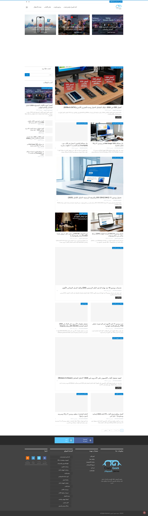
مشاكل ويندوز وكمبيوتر (118, 123)
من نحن (93, 467)
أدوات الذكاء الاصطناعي (63, 476)
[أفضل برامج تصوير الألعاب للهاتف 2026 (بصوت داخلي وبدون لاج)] (74, 24)
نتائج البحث (92, 470)
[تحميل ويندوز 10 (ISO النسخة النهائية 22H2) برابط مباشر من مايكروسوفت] (107, 222)
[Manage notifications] (144, 512)
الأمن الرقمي (66, 502)
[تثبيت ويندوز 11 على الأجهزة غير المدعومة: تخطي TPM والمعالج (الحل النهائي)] (107, 312)
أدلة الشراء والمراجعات (70, 7)
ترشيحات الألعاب (119, 394)
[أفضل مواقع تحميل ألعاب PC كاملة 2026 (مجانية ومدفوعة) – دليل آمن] (107, 402)
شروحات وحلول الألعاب (63, 492)
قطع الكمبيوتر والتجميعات (117, 67)
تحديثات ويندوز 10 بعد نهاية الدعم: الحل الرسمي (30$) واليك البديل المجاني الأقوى (91, 288)
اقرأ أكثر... (118, 117)
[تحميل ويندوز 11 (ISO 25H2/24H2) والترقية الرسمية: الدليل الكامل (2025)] (89, 176)
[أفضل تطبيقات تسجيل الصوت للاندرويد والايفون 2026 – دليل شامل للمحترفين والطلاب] (40, 24)
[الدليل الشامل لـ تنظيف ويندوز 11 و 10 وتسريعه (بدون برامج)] (71, 402)
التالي (105, 430)
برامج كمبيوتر (120, 213)
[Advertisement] (74, 49)
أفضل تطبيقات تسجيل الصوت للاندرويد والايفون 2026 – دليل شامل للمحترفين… (34, 130)
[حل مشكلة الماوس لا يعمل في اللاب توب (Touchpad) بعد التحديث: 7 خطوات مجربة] (71, 131)
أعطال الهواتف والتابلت (64, 499)
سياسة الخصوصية (90, 462)
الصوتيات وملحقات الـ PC (63, 460)
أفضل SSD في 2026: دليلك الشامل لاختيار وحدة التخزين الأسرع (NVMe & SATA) (92, 107)
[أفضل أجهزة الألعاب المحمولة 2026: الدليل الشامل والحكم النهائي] (107, 24)
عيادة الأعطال (38, 7)
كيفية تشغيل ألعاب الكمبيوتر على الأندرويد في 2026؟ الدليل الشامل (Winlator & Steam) (89, 378)
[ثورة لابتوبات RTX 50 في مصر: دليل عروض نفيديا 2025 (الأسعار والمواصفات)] (71, 222)
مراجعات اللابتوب (83, 213)
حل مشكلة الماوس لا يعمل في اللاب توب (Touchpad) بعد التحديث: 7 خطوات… (35, 153)
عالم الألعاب (47, 7)
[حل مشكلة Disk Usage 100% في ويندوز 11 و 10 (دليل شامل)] (107, 131)
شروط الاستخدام (91, 464)
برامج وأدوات (57, 7)
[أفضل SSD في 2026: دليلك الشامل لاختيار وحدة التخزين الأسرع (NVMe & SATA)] (89, 85)
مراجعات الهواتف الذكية (64, 470)
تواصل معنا (92, 459)
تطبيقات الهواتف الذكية (118, 338)
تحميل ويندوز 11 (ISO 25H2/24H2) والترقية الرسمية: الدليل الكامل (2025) (94, 198)
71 (109, 430)
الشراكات (92, 456)
